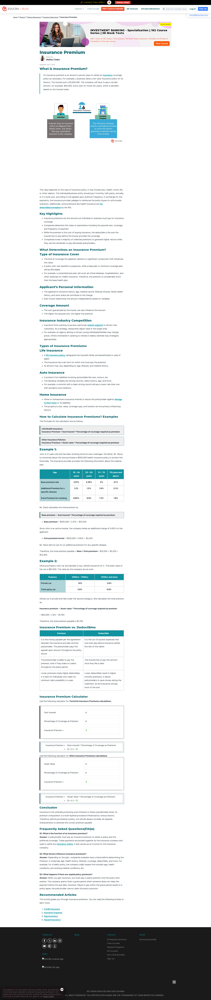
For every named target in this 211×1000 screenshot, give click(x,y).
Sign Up (203, 9)
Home (15, 17)
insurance (108, 75)
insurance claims (65, 844)
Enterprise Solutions (116, 939)
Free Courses (93, 9)
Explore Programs (115, 947)
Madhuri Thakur (53, 59)
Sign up (110, 959)
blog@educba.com (199, 15)
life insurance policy (55, 355)
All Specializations (150, 9)
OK (62, 989)
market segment (95, 325)
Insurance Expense (53, 913)
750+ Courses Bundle (112, 9)
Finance (22, 17)
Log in (193, 9)
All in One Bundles (116, 955)
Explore (78, 9)
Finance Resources (34, 17)
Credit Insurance (52, 909)
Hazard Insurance (52, 920)
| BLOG (24, 8)
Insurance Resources (50, 17)
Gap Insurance (51, 916)
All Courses (132, 9)
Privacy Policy (48, 996)
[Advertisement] (150, 82)
